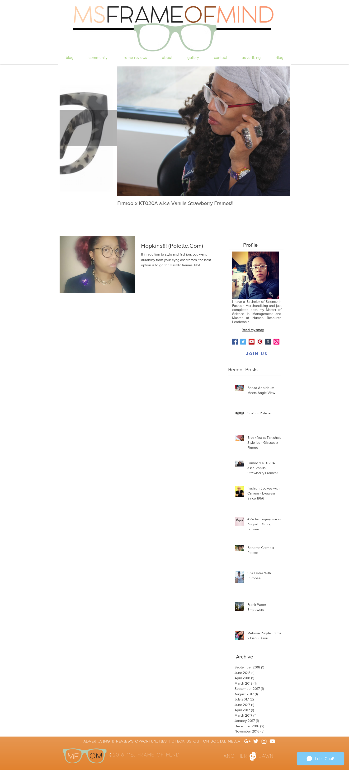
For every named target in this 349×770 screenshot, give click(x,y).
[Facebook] (235, 342)
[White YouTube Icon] (272, 741)
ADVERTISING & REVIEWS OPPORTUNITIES (125, 741)
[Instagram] (276, 342)
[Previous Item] (67, 131)
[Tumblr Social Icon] (268, 342)
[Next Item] (282, 131)
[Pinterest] (260, 342)
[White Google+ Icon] (247, 741)
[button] (257, 354)
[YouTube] (252, 342)
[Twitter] (243, 342)
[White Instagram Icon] (264, 741)
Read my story (253, 330)
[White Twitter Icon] (255, 741)
